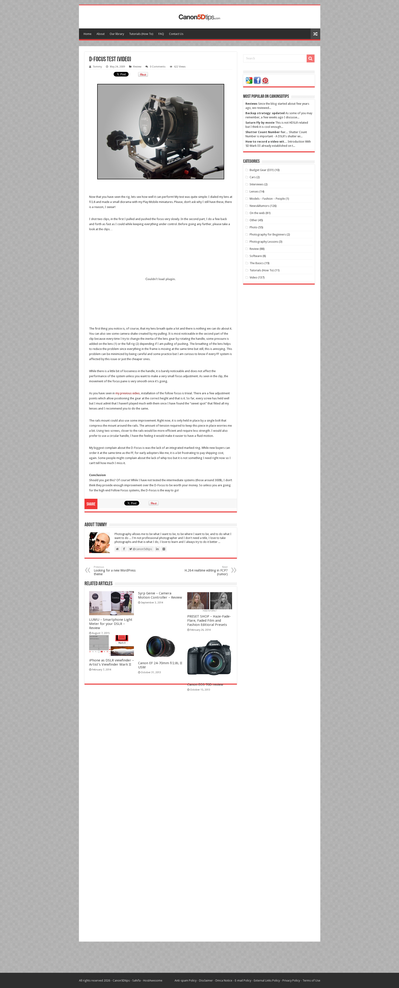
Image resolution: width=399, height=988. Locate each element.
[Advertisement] (199, 957)
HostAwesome (152, 980)
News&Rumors (259, 206)
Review (137, 66)
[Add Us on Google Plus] (249, 80)
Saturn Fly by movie (260, 122)
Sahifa (136, 980)
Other (253, 220)
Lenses (254, 191)
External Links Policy (267, 980)
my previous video (127, 393)
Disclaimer (206, 980)
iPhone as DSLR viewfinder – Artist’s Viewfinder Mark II (111, 662)
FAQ (161, 34)
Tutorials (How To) (141, 34)
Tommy (97, 66)
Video (253, 277)
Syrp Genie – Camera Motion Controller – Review (160, 595)
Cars (253, 177)
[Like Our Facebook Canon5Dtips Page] (257, 80)
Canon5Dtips (121, 980)
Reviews (251, 103)
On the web (257, 213)
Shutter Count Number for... (266, 132)
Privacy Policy (291, 980)
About (101, 34)
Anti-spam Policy (185, 980)
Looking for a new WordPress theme (115, 571)
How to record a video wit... (266, 141)
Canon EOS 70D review (205, 684)
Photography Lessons (264, 241)
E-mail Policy (243, 980)
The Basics (257, 263)
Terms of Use (311, 980)
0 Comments (158, 66)
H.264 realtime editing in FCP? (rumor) (206, 571)
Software (256, 256)
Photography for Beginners (268, 234)
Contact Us (176, 34)
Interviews (256, 184)
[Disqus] (161, 755)
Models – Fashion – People (267, 198)
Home (87, 34)
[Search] (310, 58)
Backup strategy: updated (265, 113)
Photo (253, 227)
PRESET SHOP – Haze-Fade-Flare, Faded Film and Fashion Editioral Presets (209, 620)
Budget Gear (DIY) (262, 170)
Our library (117, 34)
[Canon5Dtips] (199, 15)
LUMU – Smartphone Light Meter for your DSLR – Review (110, 624)
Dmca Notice (223, 980)
